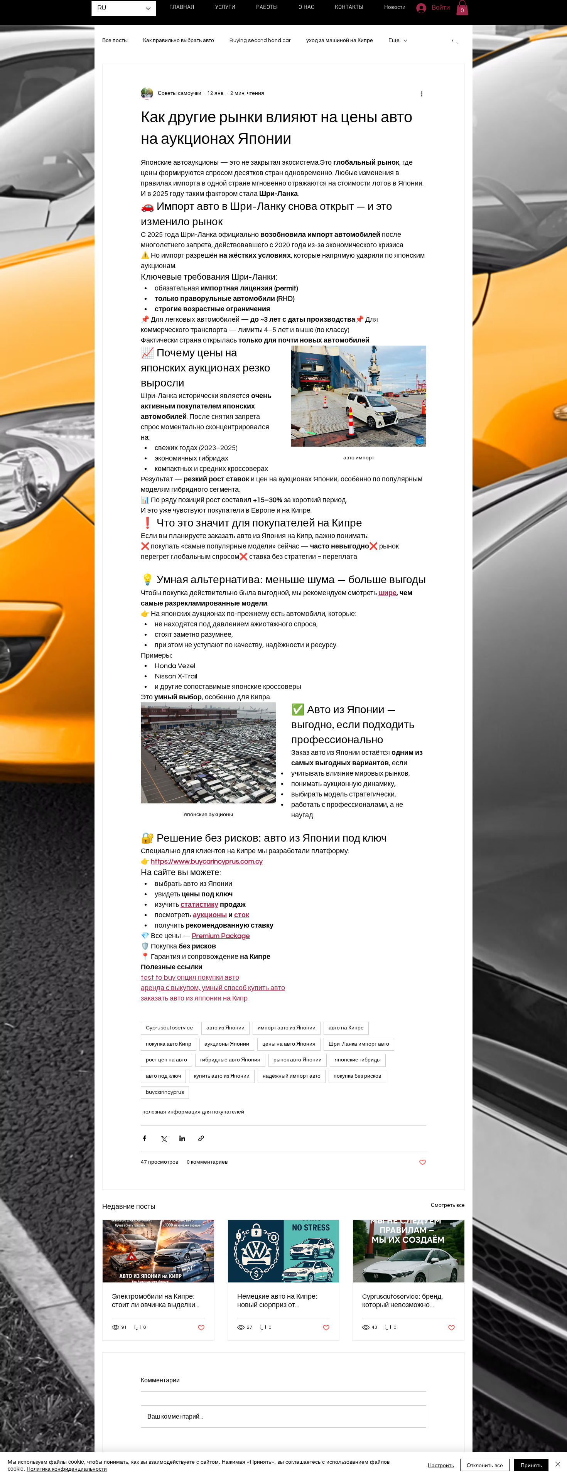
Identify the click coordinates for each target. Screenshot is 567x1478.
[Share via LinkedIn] (182, 1138)
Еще (394, 40)
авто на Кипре (346, 1028)
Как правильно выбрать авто (178, 40)
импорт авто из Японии (287, 1028)
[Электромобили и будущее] (158, 1251)
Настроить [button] (441, 1465)
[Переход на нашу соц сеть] (452, 36)
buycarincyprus (165, 1092)
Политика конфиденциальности (67, 1468)
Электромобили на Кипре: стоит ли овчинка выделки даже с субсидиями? (153, 1300)
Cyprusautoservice (169, 1028)
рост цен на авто (166, 1060)
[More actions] (421, 93)
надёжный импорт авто (292, 1076)
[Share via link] (201, 1138)
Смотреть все (448, 1205)
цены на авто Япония (289, 1044)
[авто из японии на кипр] (408, 1251)
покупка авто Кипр (168, 1044)
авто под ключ (163, 1076)
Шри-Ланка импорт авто (359, 1044)
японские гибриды (358, 1060)
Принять (531, 1465)
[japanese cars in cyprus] (283, 1251)
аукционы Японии (226, 1044)
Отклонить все (485, 1465)
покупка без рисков (357, 1076)
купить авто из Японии (222, 1076)
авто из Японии (225, 1028)
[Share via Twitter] (163, 1138)
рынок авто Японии (297, 1060)
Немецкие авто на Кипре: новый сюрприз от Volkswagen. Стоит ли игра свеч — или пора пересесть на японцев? (280, 1300)
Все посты (115, 40)
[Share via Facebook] (144, 1138)
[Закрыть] (557, 1465)
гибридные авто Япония (230, 1060)
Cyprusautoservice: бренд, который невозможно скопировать (402, 1300)
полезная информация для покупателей (193, 1112)
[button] (462, 7)
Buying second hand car (260, 40)
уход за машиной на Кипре (339, 40)
